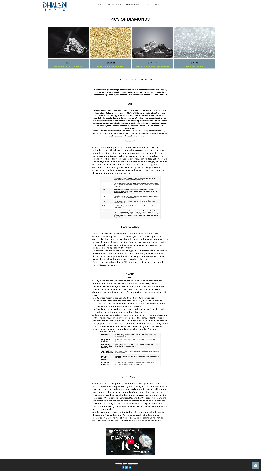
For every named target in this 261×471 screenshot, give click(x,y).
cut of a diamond (113, 118)
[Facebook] (123, 467)
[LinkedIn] (130, 467)
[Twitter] (126, 467)
